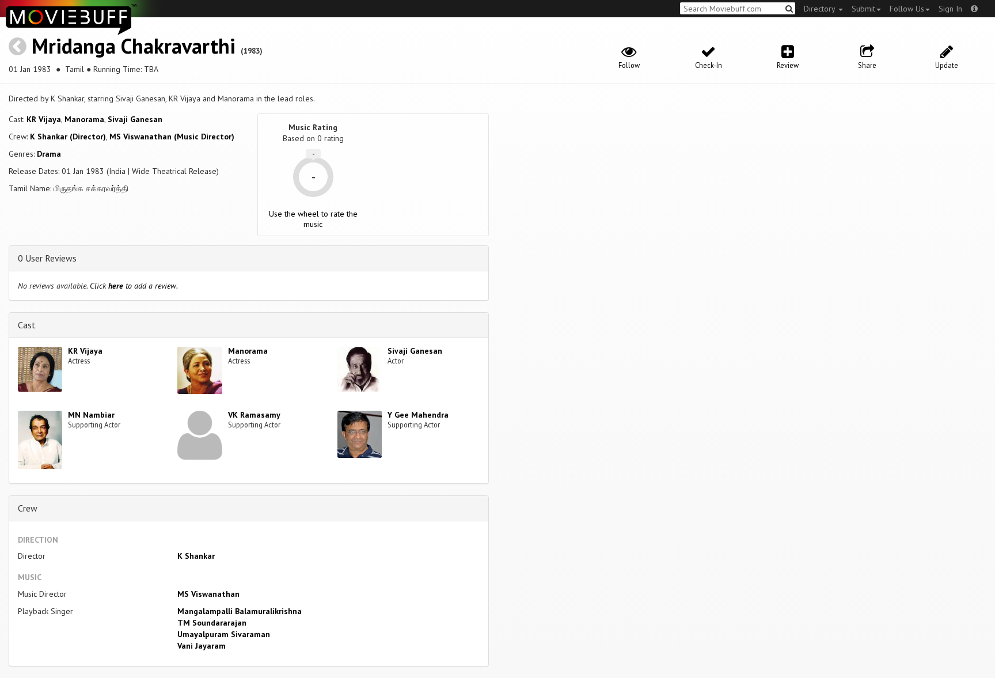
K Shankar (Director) (68, 136)
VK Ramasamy (254, 415)
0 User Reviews (47, 258)
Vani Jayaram (201, 646)
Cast (27, 325)
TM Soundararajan (211, 623)
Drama (49, 154)
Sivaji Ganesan (135, 119)
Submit (863, 8)
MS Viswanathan (208, 594)
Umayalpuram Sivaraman (223, 634)
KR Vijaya (43, 119)
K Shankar (196, 556)
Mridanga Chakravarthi (134, 45)
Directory (820, 8)
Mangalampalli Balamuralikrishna (239, 611)
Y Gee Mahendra (418, 415)
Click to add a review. (134, 286)
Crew (27, 508)
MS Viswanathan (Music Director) (171, 136)
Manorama (84, 119)
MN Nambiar (91, 415)
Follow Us (907, 8)
